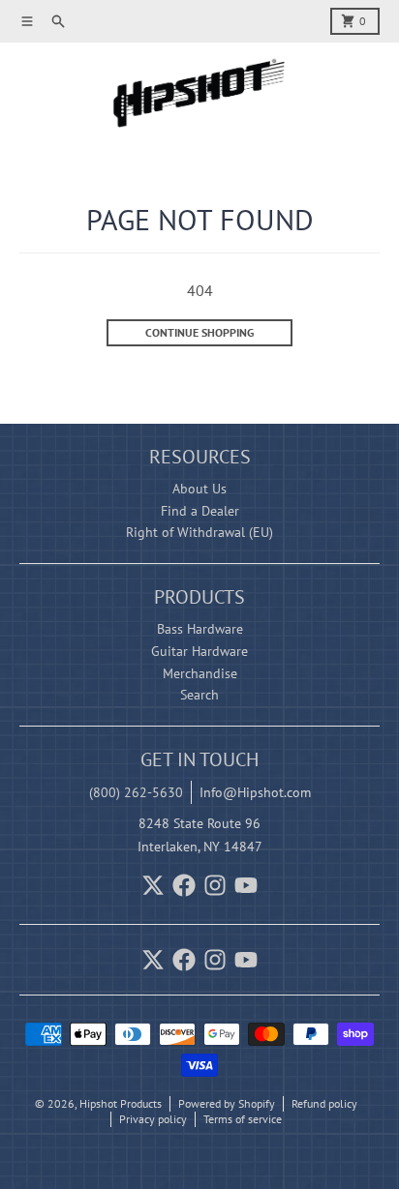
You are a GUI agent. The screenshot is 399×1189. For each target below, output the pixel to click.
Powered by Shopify (226, 1103)
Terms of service (242, 1119)
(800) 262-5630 (136, 792)
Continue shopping (199, 332)
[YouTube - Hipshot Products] (246, 885)
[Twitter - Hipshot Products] (153, 885)
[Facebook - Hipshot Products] (184, 885)
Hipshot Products (120, 1103)
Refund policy (324, 1103)
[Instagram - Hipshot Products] (215, 885)
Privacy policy (153, 1119)
